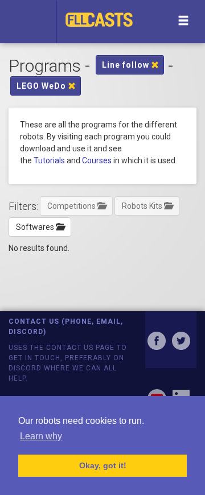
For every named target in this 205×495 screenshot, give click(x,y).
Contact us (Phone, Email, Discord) (66, 326)
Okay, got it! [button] (102, 465)
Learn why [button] (41, 436)
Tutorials (49, 160)
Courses (97, 160)
